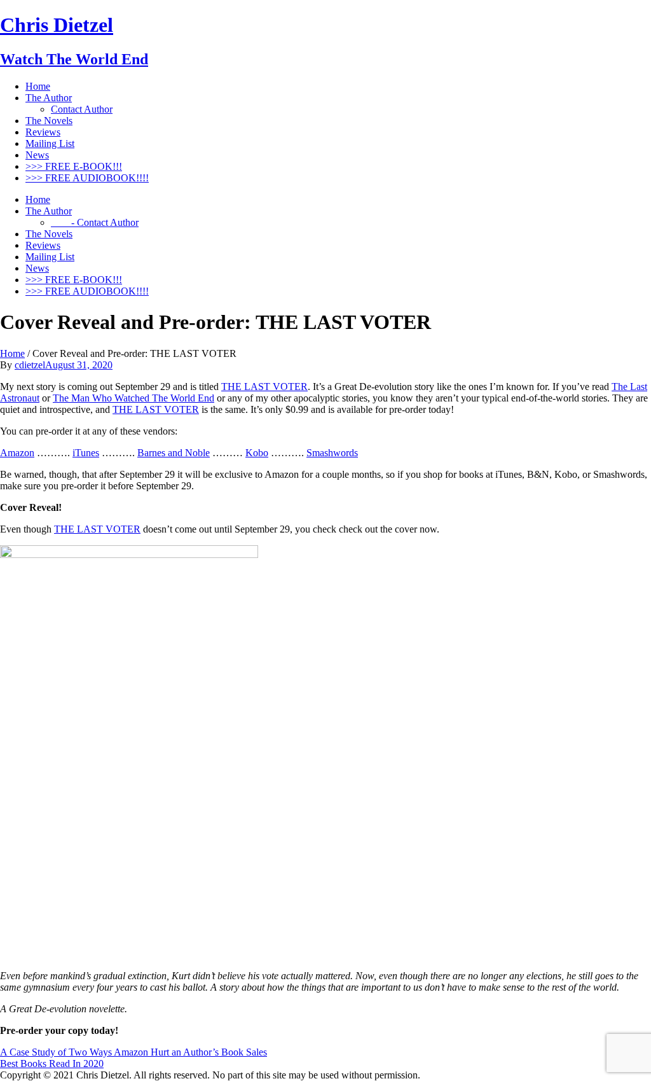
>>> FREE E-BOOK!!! (73, 166)
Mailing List (49, 143)
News (37, 155)
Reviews (42, 132)
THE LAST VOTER (264, 386)
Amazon (17, 452)
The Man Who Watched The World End (133, 398)
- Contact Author (95, 222)
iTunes (85, 452)
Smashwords (332, 452)
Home (37, 86)
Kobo (256, 452)
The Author (48, 97)
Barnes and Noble (173, 452)
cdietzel (30, 364)
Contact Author (82, 109)
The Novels (48, 120)
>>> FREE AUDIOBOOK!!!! (87, 177)
